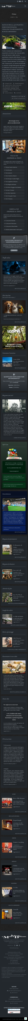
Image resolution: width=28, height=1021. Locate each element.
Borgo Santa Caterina (11, 167)
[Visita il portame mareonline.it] (14, 1009)
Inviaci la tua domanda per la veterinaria (12, 319)
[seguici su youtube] (20, 1)
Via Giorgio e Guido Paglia (12, 178)
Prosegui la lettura (7, 132)
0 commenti (18, 93)
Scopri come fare (7, 689)
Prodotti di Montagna (7, 89)
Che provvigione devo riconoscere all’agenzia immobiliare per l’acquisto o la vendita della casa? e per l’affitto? (14, 478)
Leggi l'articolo (16, 364)
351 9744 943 (15, 1003)
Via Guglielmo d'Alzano (11, 181)
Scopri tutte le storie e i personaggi (15, 649)
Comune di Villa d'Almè (11, 226)
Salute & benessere (17, 85)
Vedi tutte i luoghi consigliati (17, 625)
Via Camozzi (9, 173)
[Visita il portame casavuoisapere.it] (14, 1012)
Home (12, 17)
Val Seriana (5, 91)
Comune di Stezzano (11, 223)
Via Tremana (9, 199)
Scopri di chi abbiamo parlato (9, 763)
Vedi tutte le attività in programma (16, 603)
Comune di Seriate (10, 220)
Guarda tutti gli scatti (19, 437)
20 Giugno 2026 (8, 83)
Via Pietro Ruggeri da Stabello (13, 187)
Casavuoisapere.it (7, 726)
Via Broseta (9, 170)
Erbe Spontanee (6, 88)
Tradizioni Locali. (17, 89)
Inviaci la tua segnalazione (9, 285)
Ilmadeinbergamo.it (19, 83)
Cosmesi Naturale (15, 86)
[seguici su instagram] (18, 1)
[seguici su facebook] (22, 1)
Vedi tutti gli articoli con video (17, 692)
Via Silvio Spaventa (10, 193)
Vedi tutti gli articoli (19, 288)
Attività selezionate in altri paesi (14, 229)
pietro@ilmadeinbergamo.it (14, 990)
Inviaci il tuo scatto (7, 434)
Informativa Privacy (14, 948)
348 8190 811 (15, 992)
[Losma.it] (14, 106)
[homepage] (8, 6)
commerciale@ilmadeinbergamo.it (15, 1001)
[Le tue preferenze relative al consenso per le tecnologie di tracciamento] (25, 1018)
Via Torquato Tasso (11, 196)
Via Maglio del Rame (11, 184)
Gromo (17, 88)
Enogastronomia (8, 85)
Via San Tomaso (10, 190)
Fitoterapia (13, 88)
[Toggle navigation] (25, 6)
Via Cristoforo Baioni (11, 176)
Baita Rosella (7, 86)
